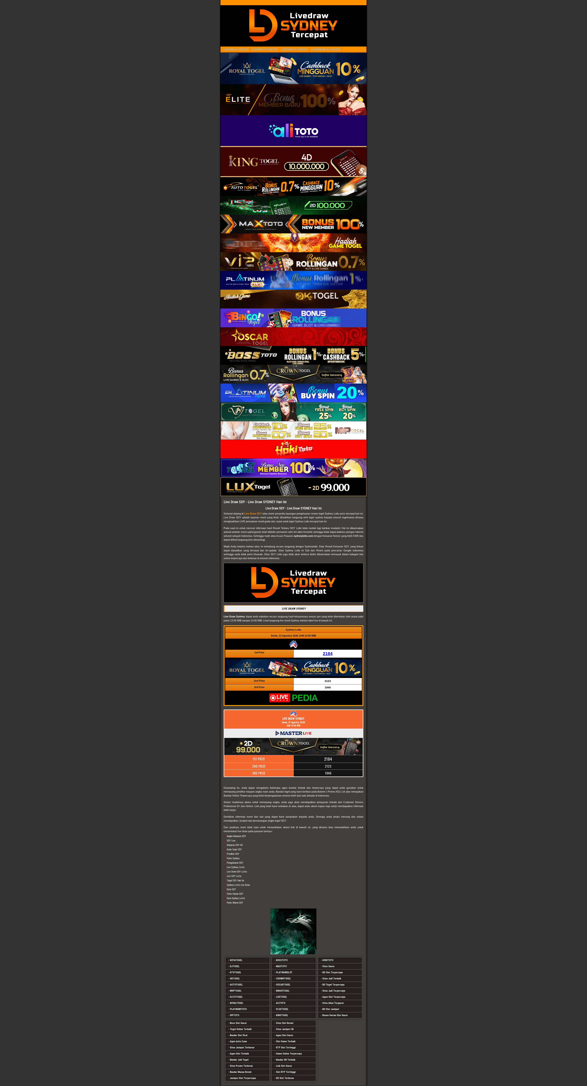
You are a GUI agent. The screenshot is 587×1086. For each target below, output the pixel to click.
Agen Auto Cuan (238, 1041)
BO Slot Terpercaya (332, 972)
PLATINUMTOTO (238, 1009)
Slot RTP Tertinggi (286, 1072)
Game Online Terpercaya (289, 1053)
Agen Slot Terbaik (239, 1053)
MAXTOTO (281, 966)
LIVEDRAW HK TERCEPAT (236, 49)
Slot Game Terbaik (285, 1041)
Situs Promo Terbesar (241, 1065)
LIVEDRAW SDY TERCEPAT (295, 49)
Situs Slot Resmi (284, 1023)
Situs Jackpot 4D (285, 1029)
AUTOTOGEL (236, 984)
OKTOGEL (235, 978)
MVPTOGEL (236, 990)
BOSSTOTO (282, 960)
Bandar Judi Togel (239, 1059)
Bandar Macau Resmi (240, 1072)
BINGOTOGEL (283, 990)
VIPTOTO (234, 1015)
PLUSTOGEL (282, 1009)
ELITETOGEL (236, 996)
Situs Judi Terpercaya (333, 990)
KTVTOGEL (235, 972)
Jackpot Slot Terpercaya (243, 1078)
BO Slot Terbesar (285, 1078)
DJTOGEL (235, 966)
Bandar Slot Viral (238, 1035)
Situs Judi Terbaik (331, 978)
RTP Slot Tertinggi (286, 1047)
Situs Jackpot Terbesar (242, 1047)
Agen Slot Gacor (284, 1035)
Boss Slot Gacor (238, 1023)
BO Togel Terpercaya (333, 984)
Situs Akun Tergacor (333, 1003)
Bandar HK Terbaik (285, 1059)
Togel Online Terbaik (241, 1029)
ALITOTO (280, 1003)
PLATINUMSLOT (284, 972)
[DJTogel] (293, 931)
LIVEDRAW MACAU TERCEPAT (325, 49)
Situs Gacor (328, 966)
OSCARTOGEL (283, 984)
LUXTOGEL (281, 996)
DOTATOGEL (236, 960)
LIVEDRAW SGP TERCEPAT (265, 49)
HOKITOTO (327, 960)
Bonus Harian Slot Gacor (335, 1015)
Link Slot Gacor (284, 1065)
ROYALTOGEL (236, 1003)
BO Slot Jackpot (330, 1009)
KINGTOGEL (282, 1015)
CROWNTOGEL (283, 978)
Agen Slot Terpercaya (333, 996)
